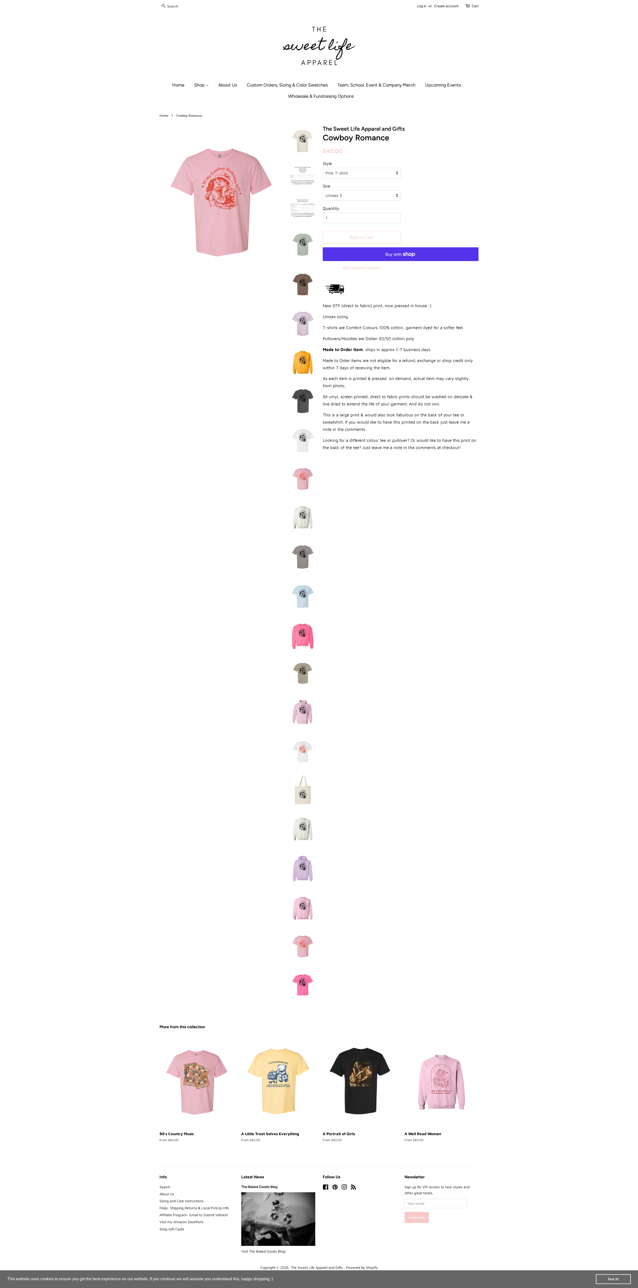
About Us (227, 85)
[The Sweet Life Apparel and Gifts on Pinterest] (335, 1188)
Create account (446, 6)
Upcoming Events (443, 85)
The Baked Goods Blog (259, 1187)
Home (178, 85)
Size (326, 186)
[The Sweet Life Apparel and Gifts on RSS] (353, 1188)
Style (327, 163)
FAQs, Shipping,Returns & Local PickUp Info (194, 1208)
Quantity (331, 208)
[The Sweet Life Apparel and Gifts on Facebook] (325, 1188)
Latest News (252, 1177)
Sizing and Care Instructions (182, 1201)
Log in (421, 6)
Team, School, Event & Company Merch (376, 85)
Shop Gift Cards (172, 1229)
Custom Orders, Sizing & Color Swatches (287, 85)
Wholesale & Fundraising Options (321, 96)
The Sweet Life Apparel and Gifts (317, 1267)
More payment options (361, 267)
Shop (200, 85)
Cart (475, 6)
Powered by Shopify (362, 1267)
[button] (274, 1279)
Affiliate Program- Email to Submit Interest (194, 1215)
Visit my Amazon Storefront (181, 1222)
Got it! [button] (613, 1279)
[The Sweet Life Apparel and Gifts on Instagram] (344, 1188)
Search (165, 1187)
